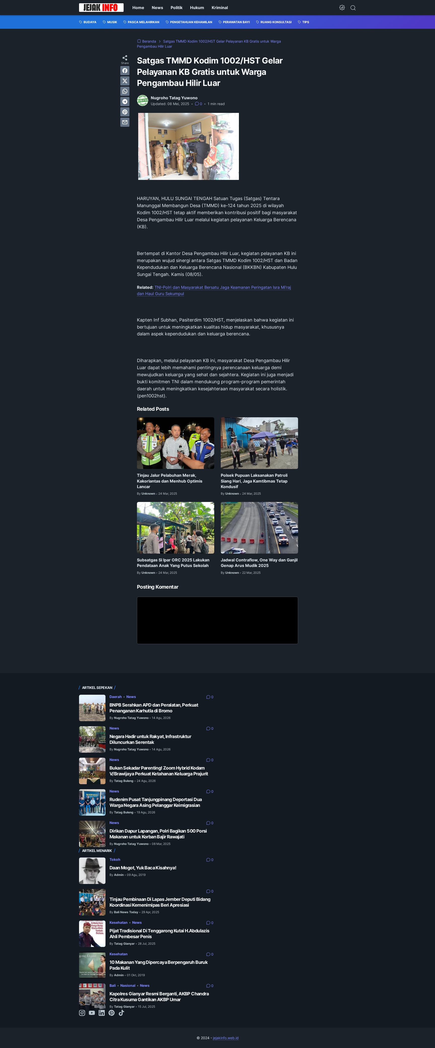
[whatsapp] (124, 91)
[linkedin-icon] (102, 1013)
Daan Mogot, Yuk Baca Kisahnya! (143, 867)
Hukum (197, 7)
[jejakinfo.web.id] (101, 7)
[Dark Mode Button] (342, 8)
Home (138, 7)
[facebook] (124, 70)
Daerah (116, 696)
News (157, 7)
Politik (177, 7)
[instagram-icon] (82, 1013)
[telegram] (124, 101)
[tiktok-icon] (121, 1013)
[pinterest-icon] (111, 1013)
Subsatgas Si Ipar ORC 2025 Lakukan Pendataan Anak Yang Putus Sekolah (173, 562)
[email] (124, 122)
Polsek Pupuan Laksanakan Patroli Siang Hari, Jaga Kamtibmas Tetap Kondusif (254, 481)
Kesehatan (119, 922)
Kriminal (220, 7)
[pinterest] (124, 111)
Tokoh (115, 859)
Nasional (127, 985)
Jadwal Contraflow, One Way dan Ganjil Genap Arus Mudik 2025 (259, 562)
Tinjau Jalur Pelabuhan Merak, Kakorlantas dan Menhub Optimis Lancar (169, 481)
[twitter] (124, 80)
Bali (113, 985)
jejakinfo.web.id (226, 1038)
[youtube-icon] (92, 1013)
